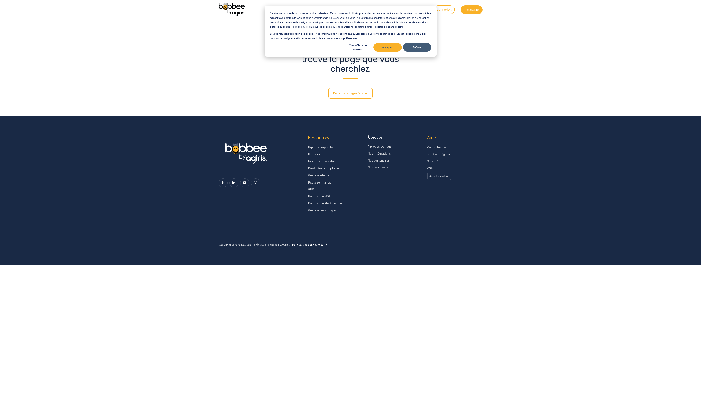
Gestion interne (318, 175)
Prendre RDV (471, 10)
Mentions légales (438, 154)
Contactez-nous (438, 147)
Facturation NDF (319, 196)
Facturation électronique (325, 203)
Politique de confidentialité (309, 245)
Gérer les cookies (439, 176)
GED (311, 189)
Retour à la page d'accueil (350, 93)
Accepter (387, 47)
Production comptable (323, 168)
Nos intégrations (379, 153)
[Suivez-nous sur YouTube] (244, 182)
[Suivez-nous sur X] (223, 182)
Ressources (318, 137)
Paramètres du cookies (358, 47)
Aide (431, 137)
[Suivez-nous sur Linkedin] (233, 182)
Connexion (444, 10)
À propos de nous (379, 146)
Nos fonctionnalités (321, 161)
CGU (430, 168)
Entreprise (315, 154)
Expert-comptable (320, 147)
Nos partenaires (378, 160)
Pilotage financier (320, 182)
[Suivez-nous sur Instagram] (255, 182)
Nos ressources (378, 167)
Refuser (417, 47)
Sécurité (432, 161)
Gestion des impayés (322, 210)
